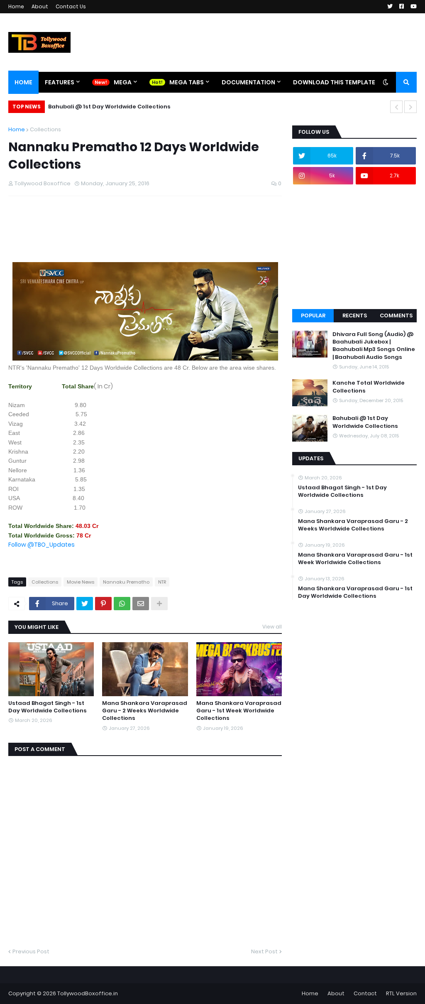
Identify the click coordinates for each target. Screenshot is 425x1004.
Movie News (80, 582)
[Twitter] (84, 603)
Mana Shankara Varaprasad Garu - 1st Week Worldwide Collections (238, 711)
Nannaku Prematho (126, 582)
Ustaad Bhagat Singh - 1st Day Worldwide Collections (47, 707)
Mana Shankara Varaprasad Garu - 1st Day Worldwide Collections (355, 592)
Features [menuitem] (59, 82)
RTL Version (401, 993)
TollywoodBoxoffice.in (87, 993)
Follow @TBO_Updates (41, 544)
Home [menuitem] (23, 82)
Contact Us (71, 6)
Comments (396, 315)
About (40, 6)
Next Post (264, 951)
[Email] (140, 603)
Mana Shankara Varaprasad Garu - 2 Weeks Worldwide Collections (144, 711)
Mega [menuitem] (123, 82)
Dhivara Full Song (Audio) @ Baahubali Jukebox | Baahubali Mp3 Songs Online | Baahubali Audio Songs (373, 346)
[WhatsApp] (122, 603)
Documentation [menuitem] (248, 82)
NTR (162, 582)
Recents (354, 315)
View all (272, 626)
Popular (313, 315)
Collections (45, 129)
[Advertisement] (159, 241)
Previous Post (30, 951)
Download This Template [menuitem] (334, 82)
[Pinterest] (103, 603)
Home (16, 6)
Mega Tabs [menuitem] (186, 82)
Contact (365, 993)
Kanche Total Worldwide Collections (368, 386)
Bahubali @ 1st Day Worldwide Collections (109, 106)
